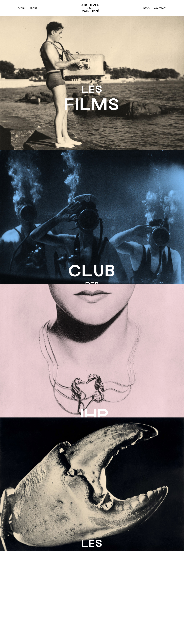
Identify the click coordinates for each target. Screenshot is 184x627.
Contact (160, 8)
